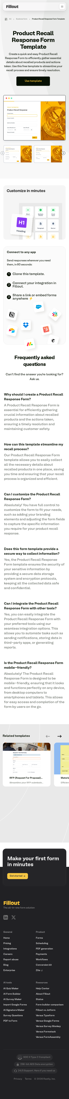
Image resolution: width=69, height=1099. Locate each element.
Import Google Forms (15, 1005)
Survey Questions (13, 1016)
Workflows (42, 960)
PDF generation (44, 949)
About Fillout (43, 994)
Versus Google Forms (47, 1021)
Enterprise (9, 970)
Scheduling (42, 943)
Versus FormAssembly (48, 1037)
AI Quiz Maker (11, 989)
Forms (39, 938)
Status (39, 999)
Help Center (42, 989)
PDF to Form (10, 1021)
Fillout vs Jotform (45, 1010)
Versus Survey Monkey (48, 1026)
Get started (16, 876)
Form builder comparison (49, 1005)
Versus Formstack (46, 1032)
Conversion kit (44, 965)
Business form (21, 19)
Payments (41, 954)
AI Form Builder (12, 994)
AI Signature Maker (13, 1010)
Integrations (10, 949)
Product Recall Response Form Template (48, 19)
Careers (7, 954)
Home (6, 938)
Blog (5, 965)
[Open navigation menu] (62, 6)
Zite (38, 970)
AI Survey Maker (12, 999)
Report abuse (10, 960)
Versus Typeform (45, 1016)
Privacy (18, 1079)
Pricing (7, 943)
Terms (28, 1079)
